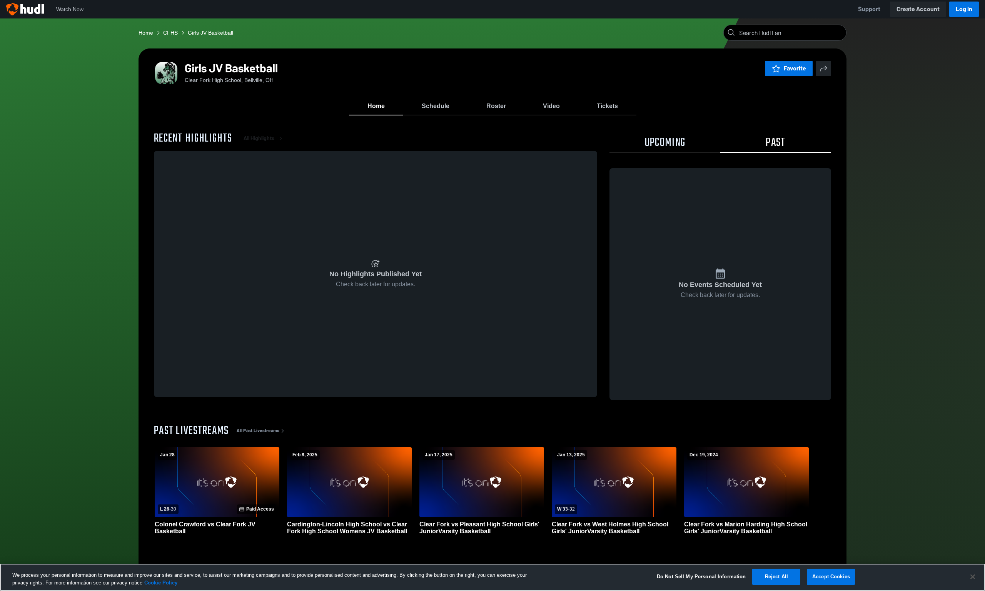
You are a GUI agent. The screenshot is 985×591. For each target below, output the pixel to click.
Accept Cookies (831, 576)
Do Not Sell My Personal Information (701, 576)
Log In (964, 9)
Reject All (776, 576)
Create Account (918, 9)
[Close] (972, 576)
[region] (492, 577)
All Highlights (259, 138)
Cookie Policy (160, 583)
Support (869, 9)
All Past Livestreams (258, 430)
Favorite (795, 68)
